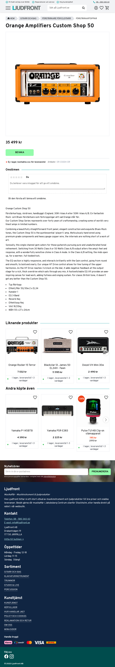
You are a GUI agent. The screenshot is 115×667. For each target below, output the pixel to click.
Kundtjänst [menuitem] (11, 603)
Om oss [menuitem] (8, 625)
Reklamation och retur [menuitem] (17, 621)
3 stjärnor (16, 177)
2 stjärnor (13, 177)
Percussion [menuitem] (11, 590)
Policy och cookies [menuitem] (15, 616)
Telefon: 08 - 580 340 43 (17, 519)
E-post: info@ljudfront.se (17, 522)
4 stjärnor (19, 177)
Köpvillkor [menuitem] (10, 607)
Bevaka (19, 152)
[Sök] (83, 8)
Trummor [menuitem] (9, 581)
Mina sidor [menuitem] (10, 629)
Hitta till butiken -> (14, 539)
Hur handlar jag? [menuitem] (14, 612)
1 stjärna (11, 177)
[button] (8, 8)
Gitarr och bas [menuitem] (12, 572)
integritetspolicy (49, 477)
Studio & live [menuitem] (11, 585)
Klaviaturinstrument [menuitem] (16, 576)
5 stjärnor (21, 177)
